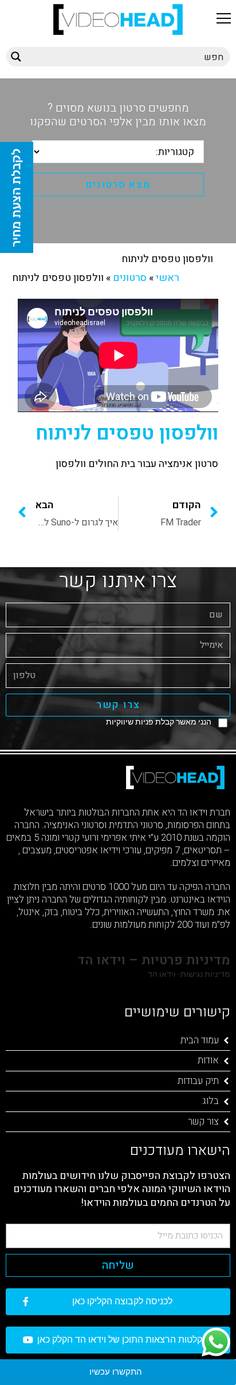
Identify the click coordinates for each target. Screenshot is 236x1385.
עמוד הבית (199, 1040)
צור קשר (203, 1121)
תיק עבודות (198, 1081)
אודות (208, 1060)
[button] (223, 18)
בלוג (210, 1101)
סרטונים (130, 278)
